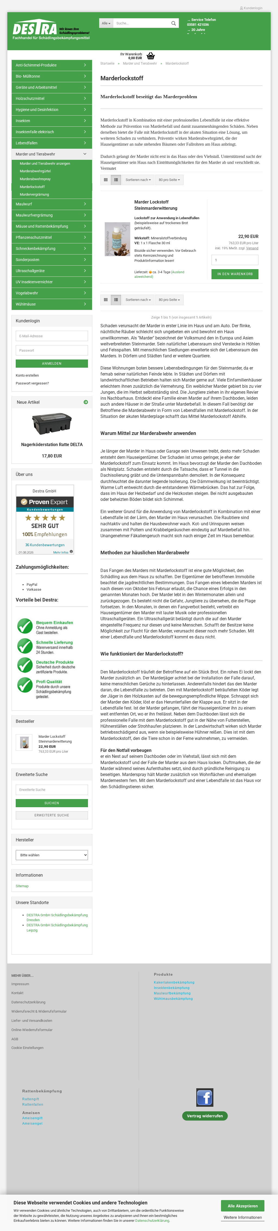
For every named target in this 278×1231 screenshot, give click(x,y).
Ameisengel (32, 1123)
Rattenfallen (32, 1104)
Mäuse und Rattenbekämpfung (42, 226)
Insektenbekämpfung (172, 988)
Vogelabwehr (27, 293)
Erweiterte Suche (51, 815)
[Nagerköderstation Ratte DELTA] (51, 423)
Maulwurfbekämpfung (172, 993)
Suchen (52, 803)
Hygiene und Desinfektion (37, 109)
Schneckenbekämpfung (35, 248)
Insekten (23, 121)
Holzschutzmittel (30, 98)
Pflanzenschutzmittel (34, 237)
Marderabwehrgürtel (35, 171)
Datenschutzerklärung (152, 1221)
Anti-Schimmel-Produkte (36, 65)
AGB (14, 1039)
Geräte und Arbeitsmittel (36, 87)
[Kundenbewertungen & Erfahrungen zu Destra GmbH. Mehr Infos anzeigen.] (45, 519)
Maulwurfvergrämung (34, 215)
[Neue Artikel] (86, 402)
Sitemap (22, 886)
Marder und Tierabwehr (35, 154)
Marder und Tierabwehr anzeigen (45, 163)
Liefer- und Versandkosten (31, 1021)
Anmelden (52, 363)
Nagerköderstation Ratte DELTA (52, 444)
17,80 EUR (52, 456)
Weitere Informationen (243, 1217)
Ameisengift (32, 1118)
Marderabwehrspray (35, 179)
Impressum (20, 984)
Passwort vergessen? (32, 383)
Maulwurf (24, 204)
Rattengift (30, 1099)
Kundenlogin (253, 8)
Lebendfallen (26, 143)
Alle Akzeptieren (243, 1205)
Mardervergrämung (34, 194)
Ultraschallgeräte (30, 271)
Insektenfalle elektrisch (35, 132)
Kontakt (17, 993)
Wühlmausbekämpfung (173, 999)
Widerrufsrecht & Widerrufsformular (39, 1011)
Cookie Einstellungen (27, 1048)
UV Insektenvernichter (34, 282)
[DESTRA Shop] (51, 29)
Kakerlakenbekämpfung (174, 982)
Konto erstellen (27, 375)
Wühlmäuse (26, 304)
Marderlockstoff (32, 187)
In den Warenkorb (235, 274)
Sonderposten (27, 259)
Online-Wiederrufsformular (31, 1030)
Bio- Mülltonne (28, 76)
